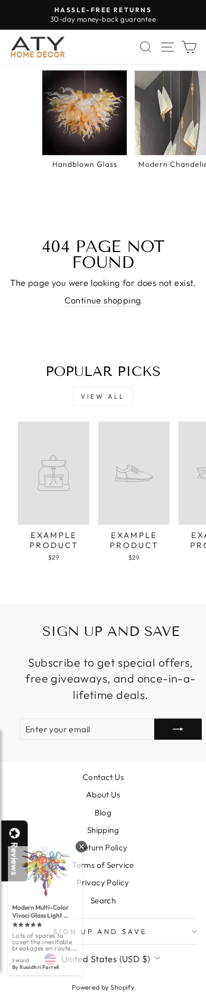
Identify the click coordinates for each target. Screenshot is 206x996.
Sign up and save (100, 931)
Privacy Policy (103, 882)
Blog (103, 812)
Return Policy (102, 847)
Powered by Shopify (103, 987)
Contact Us (103, 777)
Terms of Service (103, 865)
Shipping (103, 830)
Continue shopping (102, 300)
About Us (103, 794)
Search (103, 900)
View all (103, 396)
